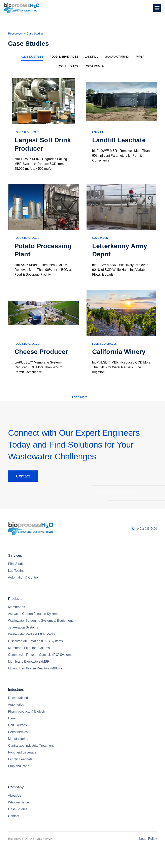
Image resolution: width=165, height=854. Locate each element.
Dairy (12, 718)
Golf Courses (17, 725)
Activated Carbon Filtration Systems (33, 613)
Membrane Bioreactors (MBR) (29, 661)
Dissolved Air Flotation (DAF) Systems (35, 641)
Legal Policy (148, 838)
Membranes (16, 607)
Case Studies (17, 809)
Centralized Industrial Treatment (31, 745)
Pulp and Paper (19, 766)
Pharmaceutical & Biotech (26, 711)
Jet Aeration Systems (23, 627)
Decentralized (18, 698)
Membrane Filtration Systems (29, 648)
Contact (23, 476)
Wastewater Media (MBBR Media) (32, 634)
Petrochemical (18, 732)
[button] (157, 8)
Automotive (16, 704)
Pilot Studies (17, 564)
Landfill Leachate (20, 759)
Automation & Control (23, 577)
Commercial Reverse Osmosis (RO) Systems (40, 654)
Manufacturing (18, 738)
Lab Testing (16, 570)
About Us (14, 795)
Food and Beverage (22, 752)
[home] (21, 8)
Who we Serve (18, 802)
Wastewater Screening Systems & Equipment (40, 620)
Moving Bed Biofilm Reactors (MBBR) (35, 668)
